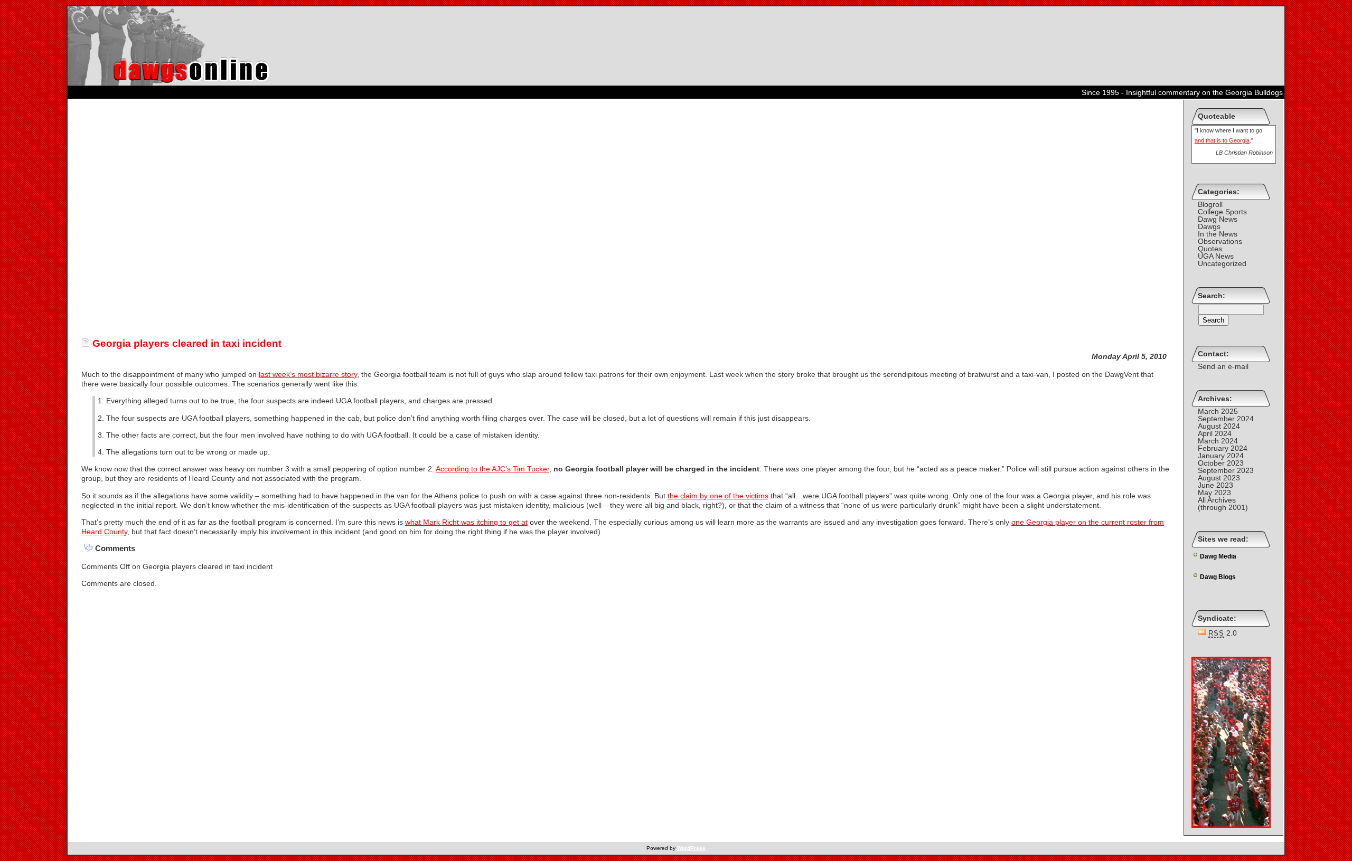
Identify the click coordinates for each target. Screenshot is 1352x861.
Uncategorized (1222, 263)
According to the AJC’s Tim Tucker (492, 469)
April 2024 (1215, 433)
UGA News (1216, 256)
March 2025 (1218, 411)
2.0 (1222, 633)
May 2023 (1214, 492)
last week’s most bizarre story (308, 374)
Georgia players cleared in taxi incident (185, 343)
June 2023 (1215, 485)
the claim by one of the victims (718, 495)
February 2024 (1222, 448)
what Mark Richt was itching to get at (466, 522)
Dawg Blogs (1218, 577)
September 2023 (1226, 470)
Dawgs (1209, 226)
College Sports (1222, 211)
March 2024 (1218, 441)
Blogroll (1210, 204)
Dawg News (1217, 219)
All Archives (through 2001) (1223, 504)
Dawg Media (1218, 556)
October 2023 (1221, 463)
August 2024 (1219, 426)
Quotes (1210, 248)
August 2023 (1219, 478)
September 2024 (1226, 418)
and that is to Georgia (1222, 140)
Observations (1220, 241)
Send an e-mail (1223, 366)
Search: (1211, 295)
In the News (1217, 234)
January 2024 (1221, 455)
